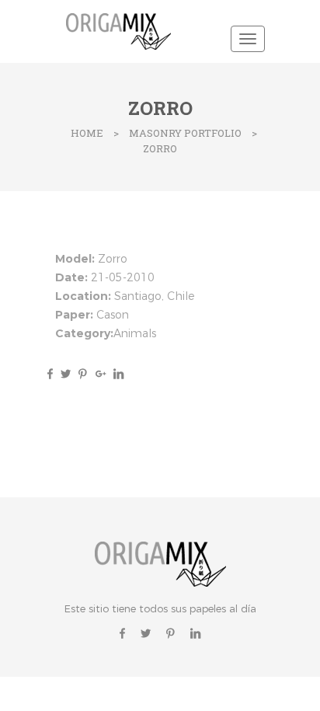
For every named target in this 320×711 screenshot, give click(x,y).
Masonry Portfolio (185, 133)
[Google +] (101, 373)
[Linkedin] (195, 633)
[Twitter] (66, 373)
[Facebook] (50, 373)
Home (87, 133)
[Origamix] (121, 30)
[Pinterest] (83, 373)
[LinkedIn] (116, 373)
